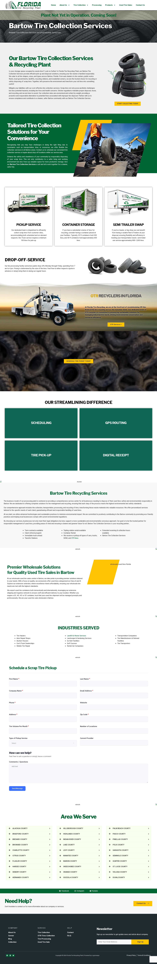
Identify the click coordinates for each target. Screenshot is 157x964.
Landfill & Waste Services (77, 635)
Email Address (86, 691)
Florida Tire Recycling (96, 307)
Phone (12, 703)
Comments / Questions (18, 762)
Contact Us (140, 5)
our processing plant (29, 501)
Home (53, 5)
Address (13, 714)
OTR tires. (75, 538)
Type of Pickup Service (18, 738)
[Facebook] (7, 955)
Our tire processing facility (14, 266)
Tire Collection (79, 5)
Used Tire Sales (125, 5)
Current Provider (86, 738)
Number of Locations (88, 726)
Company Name (16, 691)
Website (83, 703)
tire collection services (51, 88)
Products (109, 5)
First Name (14, 679)
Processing (96, 5)
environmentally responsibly (140, 501)
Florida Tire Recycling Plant (69, 71)
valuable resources (116, 507)
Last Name (85, 679)
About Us (63, 5)
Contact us (40, 150)
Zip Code (84, 714)
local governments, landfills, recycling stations (31, 79)
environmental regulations (57, 517)
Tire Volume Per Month (19, 726)
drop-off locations (39, 152)
